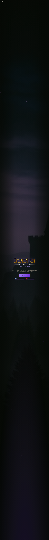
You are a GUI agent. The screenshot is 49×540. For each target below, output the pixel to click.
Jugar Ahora (25, 275)
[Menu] (2, 2)
